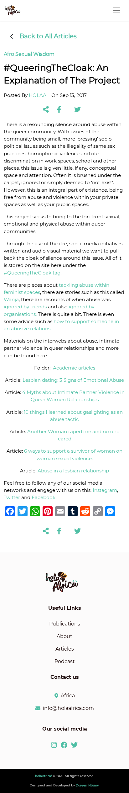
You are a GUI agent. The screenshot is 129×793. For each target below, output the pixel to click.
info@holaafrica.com (68, 708)
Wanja (11, 299)
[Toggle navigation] (116, 10)
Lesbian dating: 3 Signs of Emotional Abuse (73, 380)
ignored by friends (25, 307)
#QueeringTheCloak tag (32, 273)
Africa (68, 696)
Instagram (105, 490)
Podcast (64, 661)
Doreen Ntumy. (87, 785)
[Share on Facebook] (59, 110)
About (64, 636)
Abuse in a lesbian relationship (73, 471)
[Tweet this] (77, 110)
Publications (64, 624)
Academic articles (74, 368)
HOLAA (37, 95)
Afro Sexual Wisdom (29, 54)
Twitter (12, 497)
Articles (64, 649)
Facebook (43, 497)
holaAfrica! (43, 776)
